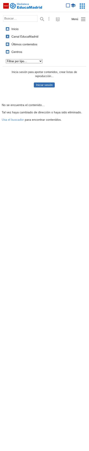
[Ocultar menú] (79, 19)
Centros (16, 52)
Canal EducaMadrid (24, 36)
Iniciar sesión (44, 85)
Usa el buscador (13, 119)
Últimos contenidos (24, 44)
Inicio (15, 29)
